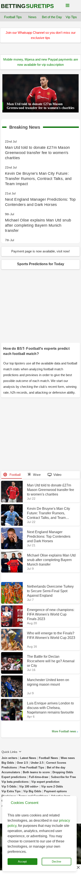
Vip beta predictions (15, 781)
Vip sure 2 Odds (52, 786)
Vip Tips (71, 17)
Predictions (9, 767)
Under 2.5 (37, 762)
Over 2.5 (22, 762)
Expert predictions (14, 777)
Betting (27, 6)
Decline (56, 861)
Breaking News (24, 126)
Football (15, 474)
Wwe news (68, 758)
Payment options (55, 791)
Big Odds (8, 762)
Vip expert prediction (45, 781)
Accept (22, 861)
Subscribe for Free (63, 777)
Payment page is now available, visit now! (40, 251)
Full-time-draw (38, 777)
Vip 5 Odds (9, 786)
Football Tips (13, 17)
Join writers (9, 758)
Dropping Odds (62, 772)
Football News (48, 758)
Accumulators (11, 772)
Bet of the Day (52, 17)
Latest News (28, 758)
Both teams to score (36, 772)
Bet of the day (56, 767)
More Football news (64, 731)
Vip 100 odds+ (28, 786)
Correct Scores (56, 762)
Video (57, 474)
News (32, 17)
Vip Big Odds (32, 791)
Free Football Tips (32, 767)
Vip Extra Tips (11, 791)
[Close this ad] (78, 867)
